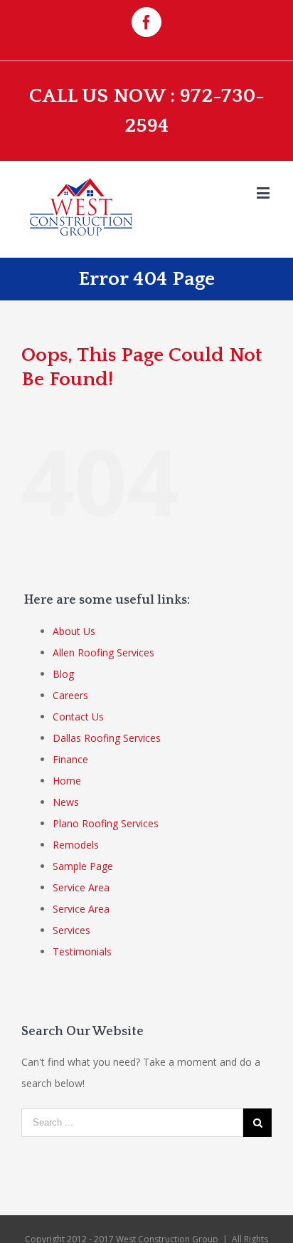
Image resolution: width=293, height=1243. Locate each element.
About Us (74, 631)
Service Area (81, 887)
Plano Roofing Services (106, 823)
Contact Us (78, 716)
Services (71, 930)
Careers (70, 695)
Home (67, 780)
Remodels (76, 844)
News (66, 802)
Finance (70, 759)
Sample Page (83, 866)
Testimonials (82, 951)
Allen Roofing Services (103, 652)
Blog (63, 674)
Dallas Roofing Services (107, 738)
